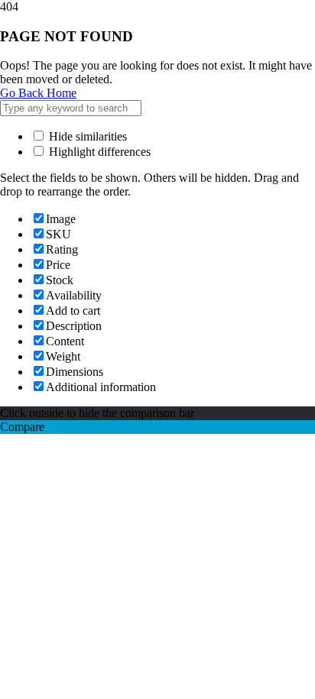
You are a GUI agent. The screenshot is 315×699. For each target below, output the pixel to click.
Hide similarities (86, 136)
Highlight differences (98, 151)
